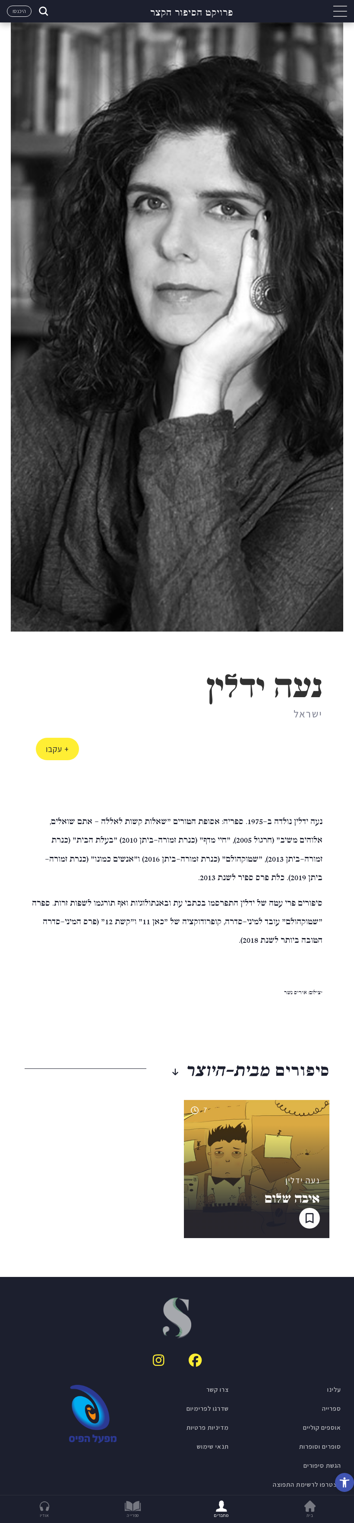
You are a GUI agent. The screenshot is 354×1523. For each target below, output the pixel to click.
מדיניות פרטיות (207, 1427)
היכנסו (19, 11)
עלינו (334, 1389)
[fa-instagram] (158, 1360)
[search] (43, 11)
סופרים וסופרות (320, 1446)
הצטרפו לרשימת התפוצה (307, 1484)
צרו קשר (217, 1389)
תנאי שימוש (213, 1446)
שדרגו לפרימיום (207, 1408)
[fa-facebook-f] (195, 1360)
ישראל (308, 713)
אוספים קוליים (322, 1427)
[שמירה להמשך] (309, 1218)
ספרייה (331, 1408)
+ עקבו (57, 749)
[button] (344, 1482)
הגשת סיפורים (322, 1465)
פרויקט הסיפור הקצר (191, 11)
